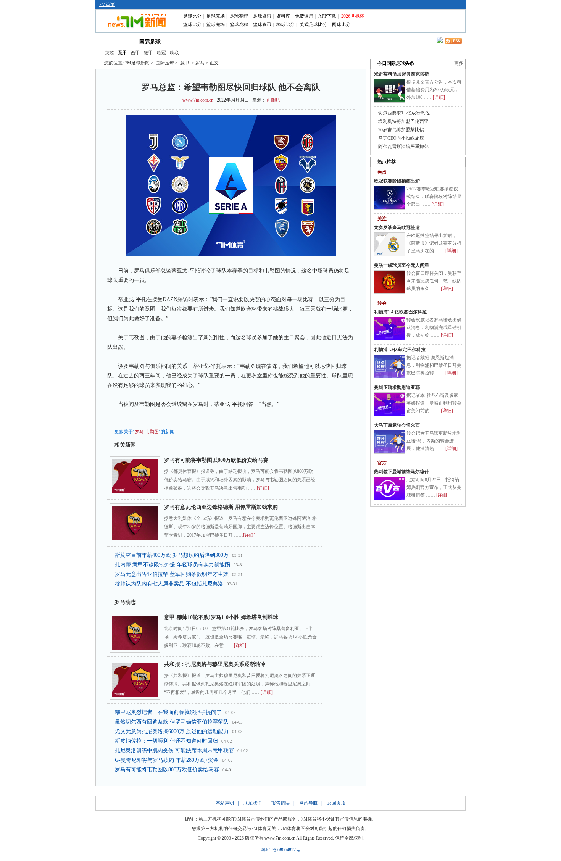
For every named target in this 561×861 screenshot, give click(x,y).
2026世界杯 (352, 16)
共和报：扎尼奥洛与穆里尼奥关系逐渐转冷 (215, 664)
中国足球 (184, 41)
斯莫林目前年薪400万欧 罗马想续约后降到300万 (172, 555)
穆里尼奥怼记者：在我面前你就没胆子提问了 (168, 712)
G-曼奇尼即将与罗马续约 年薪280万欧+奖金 (167, 760)
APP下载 (327, 16)
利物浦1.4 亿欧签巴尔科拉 (400, 311)
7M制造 (283, 41)
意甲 (122, 52)
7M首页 (107, 4)
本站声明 (225, 803)
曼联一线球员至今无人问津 (401, 265)
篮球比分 (192, 24)
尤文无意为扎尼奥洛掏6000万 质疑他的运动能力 (172, 731)
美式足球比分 (313, 24)
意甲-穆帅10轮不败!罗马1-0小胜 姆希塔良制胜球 (221, 617)
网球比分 (341, 24)
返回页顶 (336, 803)
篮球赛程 (239, 24)
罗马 (139, 431)
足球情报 (348, 41)
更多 (458, 63)
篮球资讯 (262, 24)
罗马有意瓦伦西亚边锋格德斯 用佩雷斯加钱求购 (221, 507)
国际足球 (150, 42)
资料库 (283, 16)
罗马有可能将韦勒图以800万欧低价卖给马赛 (216, 460)
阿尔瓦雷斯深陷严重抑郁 (403, 146)
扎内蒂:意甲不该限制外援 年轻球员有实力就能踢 (172, 565)
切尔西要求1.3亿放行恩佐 (404, 113)
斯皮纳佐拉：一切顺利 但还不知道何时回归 (166, 741)
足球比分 (192, 16)
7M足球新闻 (137, 63)
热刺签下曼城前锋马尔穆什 (401, 471)
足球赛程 (239, 16)
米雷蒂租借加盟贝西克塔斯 (401, 74)
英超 (109, 52)
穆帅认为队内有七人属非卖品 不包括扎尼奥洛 (169, 584)
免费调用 (304, 16)
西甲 (135, 52)
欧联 (174, 52)
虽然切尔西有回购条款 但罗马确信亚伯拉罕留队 (172, 722)
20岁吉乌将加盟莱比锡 (401, 129)
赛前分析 (250, 41)
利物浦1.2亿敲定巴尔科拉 (400, 349)
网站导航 (308, 803)
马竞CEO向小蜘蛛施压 (401, 138)
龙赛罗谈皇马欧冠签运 (397, 227)
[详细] (263, 488)
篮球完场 (215, 24)
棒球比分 (285, 24)
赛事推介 (315, 41)
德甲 (148, 52)
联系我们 (252, 803)
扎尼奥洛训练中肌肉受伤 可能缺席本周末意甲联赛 (174, 750)
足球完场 (215, 16)
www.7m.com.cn (197, 100)
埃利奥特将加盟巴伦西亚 (403, 121)
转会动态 (217, 41)
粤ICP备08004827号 (280, 850)
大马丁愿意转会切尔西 (397, 425)
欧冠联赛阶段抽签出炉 (397, 181)
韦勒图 (152, 431)
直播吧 (273, 100)
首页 (115, 41)
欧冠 (161, 52)
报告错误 (280, 803)
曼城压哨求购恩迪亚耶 (397, 387)
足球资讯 (262, 16)
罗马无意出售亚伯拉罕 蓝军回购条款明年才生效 (172, 574)
